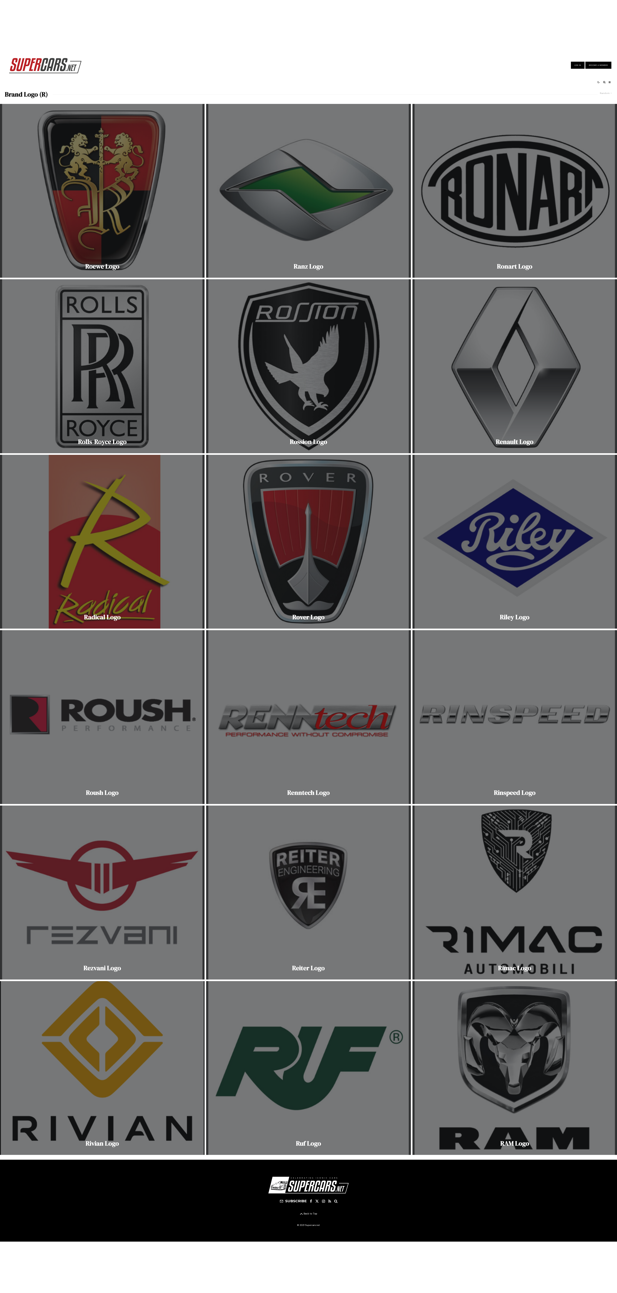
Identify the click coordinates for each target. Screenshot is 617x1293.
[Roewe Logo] (102, 191)
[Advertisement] (308, 26)
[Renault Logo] (514, 366)
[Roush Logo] (102, 717)
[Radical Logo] (102, 542)
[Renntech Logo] (308, 717)
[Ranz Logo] (308, 191)
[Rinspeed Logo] (514, 717)
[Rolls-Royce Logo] (102, 366)
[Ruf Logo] (308, 1068)
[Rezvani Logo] (102, 892)
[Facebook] (311, 1201)
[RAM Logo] (514, 1068)
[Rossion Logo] (308, 366)
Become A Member (598, 65)
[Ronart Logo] (514, 191)
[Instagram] (323, 1201)
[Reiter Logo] (308, 892)
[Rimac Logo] (514, 892)
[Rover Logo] (308, 542)
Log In (577, 65)
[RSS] (330, 1201)
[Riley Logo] (514, 542)
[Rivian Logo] (102, 1068)
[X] (317, 1201)
